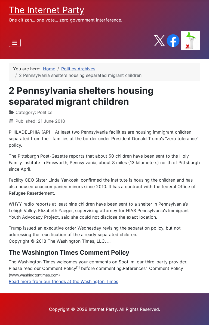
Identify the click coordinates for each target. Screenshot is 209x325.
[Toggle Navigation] (15, 43)
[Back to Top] (199, 315)
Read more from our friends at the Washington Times (63, 281)
